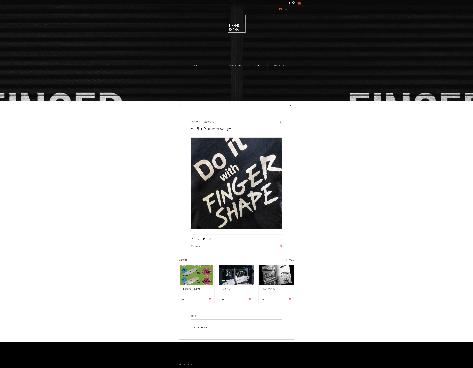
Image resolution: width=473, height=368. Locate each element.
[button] (299, 2)
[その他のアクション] (280, 121)
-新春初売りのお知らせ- (194, 289)
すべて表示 (290, 260)
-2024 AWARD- (269, 289)
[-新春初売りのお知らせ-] (196, 275)
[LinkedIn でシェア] (204, 238)
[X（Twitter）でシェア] (198, 238)
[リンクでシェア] (210, 238)
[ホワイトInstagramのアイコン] (293, 2)
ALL (180, 106)
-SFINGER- (227, 289)
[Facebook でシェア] (192, 238)
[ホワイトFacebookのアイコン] (289, 2)
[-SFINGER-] (236, 275)
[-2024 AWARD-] (276, 275)
